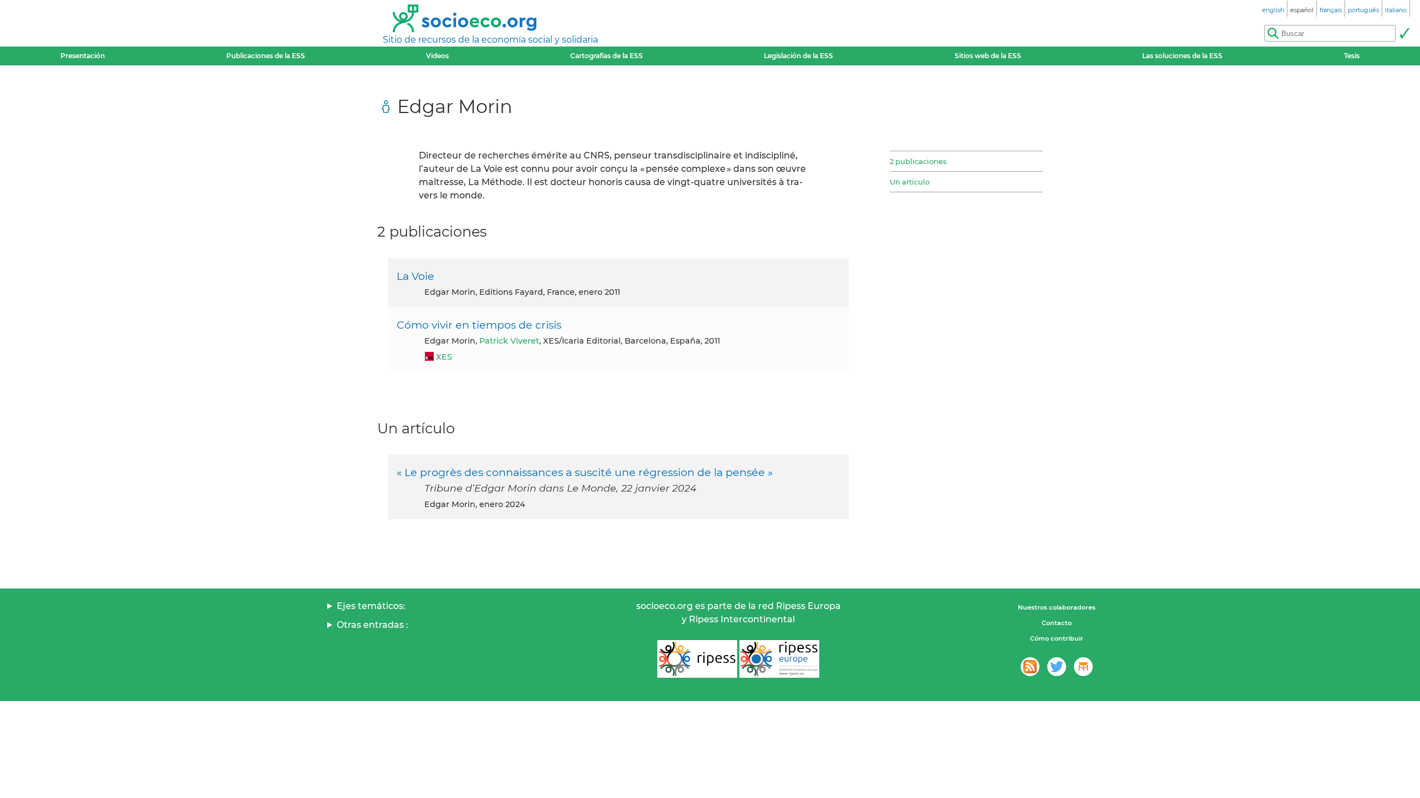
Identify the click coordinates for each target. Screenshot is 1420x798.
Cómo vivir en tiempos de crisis (479, 324)
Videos (437, 56)
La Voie (415, 276)
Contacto (1057, 623)
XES (444, 357)
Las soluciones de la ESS (1182, 56)
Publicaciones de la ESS (265, 56)
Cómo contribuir (1056, 638)
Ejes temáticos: (371, 606)
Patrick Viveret (509, 341)
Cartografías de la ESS (606, 56)
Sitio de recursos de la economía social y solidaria (490, 39)
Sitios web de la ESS (988, 56)
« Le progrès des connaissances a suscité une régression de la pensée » (585, 472)
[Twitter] (1056, 666)
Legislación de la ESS (798, 56)
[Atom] (1030, 666)
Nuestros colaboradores (1057, 607)
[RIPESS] (697, 659)
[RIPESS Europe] (779, 659)
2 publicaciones (918, 161)
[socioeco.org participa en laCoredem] (1083, 666)
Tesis (1352, 56)
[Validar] (1404, 33)
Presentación (82, 56)
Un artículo (910, 181)
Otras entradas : (372, 625)
